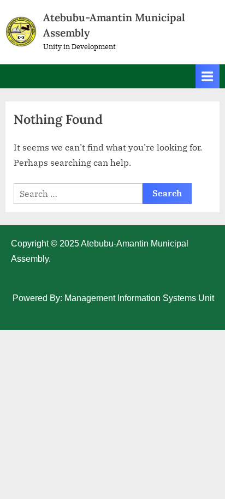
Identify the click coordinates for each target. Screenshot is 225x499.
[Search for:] (78, 193)
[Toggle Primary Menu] (208, 76)
